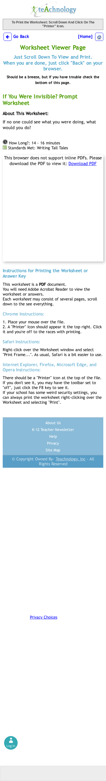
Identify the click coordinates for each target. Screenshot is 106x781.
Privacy (53, 443)
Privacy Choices (43, 617)
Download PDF (82, 163)
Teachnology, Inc (70, 459)
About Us (53, 423)
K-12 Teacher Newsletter (53, 429)
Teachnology (53, 9)
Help (53, 436)
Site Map (53, 450)
